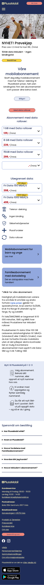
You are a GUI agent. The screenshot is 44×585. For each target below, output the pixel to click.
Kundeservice (8, 526)
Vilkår (4, 547)
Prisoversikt (7, 523)
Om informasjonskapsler (13, 557)
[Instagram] (8, 540)
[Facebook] (3, 540)
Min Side (34, 3)
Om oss (5, 529)
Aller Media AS (29, 562)
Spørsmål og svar (13, 534)
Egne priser (16, 302)
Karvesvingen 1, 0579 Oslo (13, 513)
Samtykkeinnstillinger (12, 554)
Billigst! (22, 98)
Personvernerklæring (12, 551)
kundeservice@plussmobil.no (15, 497)
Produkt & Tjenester (11, 519)
